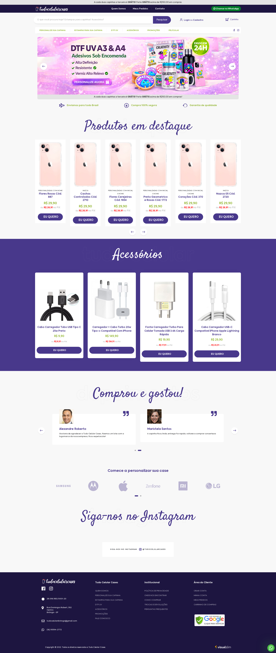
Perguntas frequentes (156, 609)
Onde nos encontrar (155, 595)
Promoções (101, 614)
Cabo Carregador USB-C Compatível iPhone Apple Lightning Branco (216, 331)
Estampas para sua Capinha (109, 600)
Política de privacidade (156, 591)
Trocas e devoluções (155, 605)
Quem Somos (118, 9)
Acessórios (101, 609)
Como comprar (152, 600)
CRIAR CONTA (200, 591)
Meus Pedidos (140, 9)
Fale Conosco (102, 618)
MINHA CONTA (200, 595)
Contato (160, 9)
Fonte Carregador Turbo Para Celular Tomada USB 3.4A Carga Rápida (164, 331)
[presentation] (43, 66)
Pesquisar (162, 20)
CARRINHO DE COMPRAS (205, 605)
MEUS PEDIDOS (201, 600)
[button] (135, 88)
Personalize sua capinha (107, 595)
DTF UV (98, 605)
